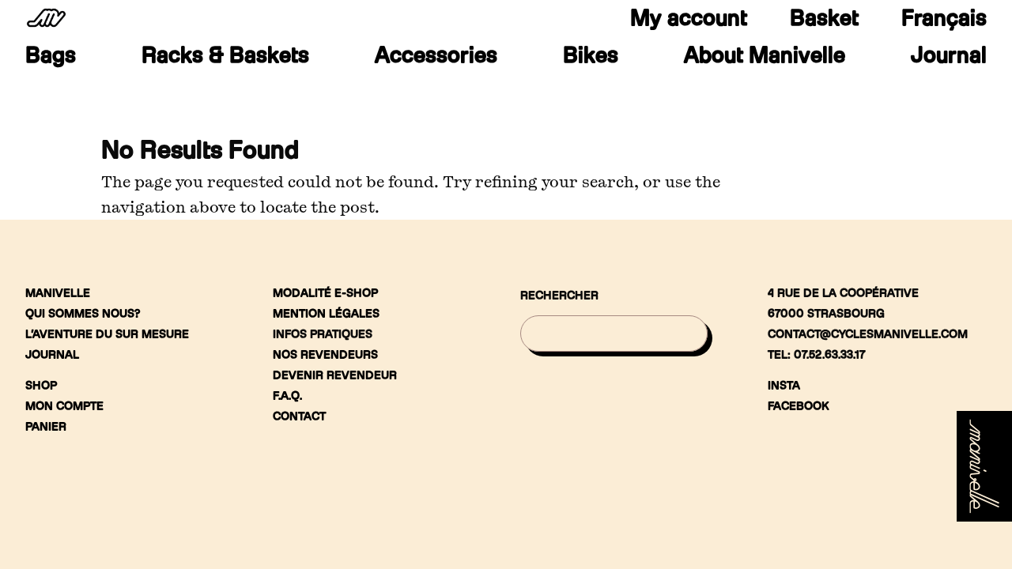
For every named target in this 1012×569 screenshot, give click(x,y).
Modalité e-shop (325, 293)
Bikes (590, 58)
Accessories (436, 58)
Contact (299, 416)
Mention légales (326, 313)
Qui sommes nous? (82, 313)
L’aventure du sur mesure (107, 334)
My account (688, 18)
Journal (949, 58)
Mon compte (64, 406)
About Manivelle (764, 58)
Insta (784, 385)
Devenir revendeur (335, 375)
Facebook (798, 406)
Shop (41, 385)
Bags (50, 58)
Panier (45, 426)
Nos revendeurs (325, 354)
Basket (824, 18)
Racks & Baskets (225, 58)
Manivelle (57, 293)
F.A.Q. (287, 395)
